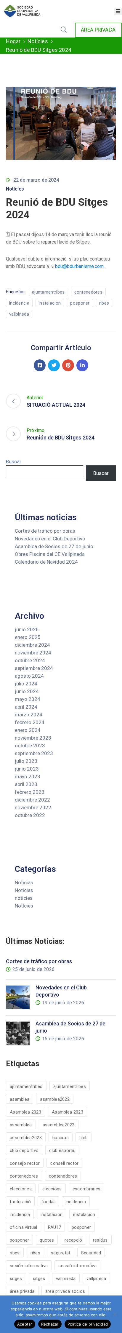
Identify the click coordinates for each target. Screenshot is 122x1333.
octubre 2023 (30, 746)
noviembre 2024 (33, 653)
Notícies (38, 41)
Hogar (13, 41)
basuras (60, 1137)
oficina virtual (23, 1227)
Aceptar (24, 1324)
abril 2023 (26, 784)
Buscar (13, 461)
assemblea (21, 1125)
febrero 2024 (29, 722)
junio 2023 (27, 769)
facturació (20, 1201)
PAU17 (54, 1227)
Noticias (24, 882)
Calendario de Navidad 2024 (46, 562)
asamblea (19, 1099)
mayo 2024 (27, 699)
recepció (73, 1240)
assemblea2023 (26, 1137)
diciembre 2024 (32, 645)
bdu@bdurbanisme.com (79, 266)
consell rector (64, 1163)
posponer (79, 303)
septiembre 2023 (34, 753)
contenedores (88, 292)
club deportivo (24, 1150)
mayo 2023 (27, 776)
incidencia (19, 303)
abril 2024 (26, 707)
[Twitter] (54, 365)
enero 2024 (28, 730)
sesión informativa (29, 1265)
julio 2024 (26, 684)
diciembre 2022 (32, 800)
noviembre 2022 (33, 807)
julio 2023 (26, 761)
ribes (104, 303)
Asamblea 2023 (25, 1112)
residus (100, 1240)
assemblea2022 (59, 1125)
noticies (24, 898)
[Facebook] (40, 365)
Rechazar (50, 1324)
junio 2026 (27, 629)
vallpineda (19, 314)
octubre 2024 (30, 660)
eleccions (52, 1189)
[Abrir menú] (118, 11)
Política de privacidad (88, 1324)
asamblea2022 (55, 1099)
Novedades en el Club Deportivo (50, 539)
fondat (48, 1201)
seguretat (60, 1253)
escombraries (87, 1189)
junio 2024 (27, 691)
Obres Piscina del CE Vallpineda (50, 554)
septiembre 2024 (34, 668)
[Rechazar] (115, 1314)
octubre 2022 (30, 815)
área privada (22, 1291)
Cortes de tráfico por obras (45, 531)
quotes (47, 1240)
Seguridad (91, 1253)
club (83, 1137)
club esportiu (62, 1150)
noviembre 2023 (33, 738)
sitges (16, 1278)
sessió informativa (77, 1265)
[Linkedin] (82, 365)
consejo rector (25, 1163)
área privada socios (65, 1291)
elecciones (21, 1189)
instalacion (50, 303)
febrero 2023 (29, 792)
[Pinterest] (68, 365)
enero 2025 (28, 637)
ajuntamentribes (48, 292)
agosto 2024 (29, 676)
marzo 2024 (28, 715)
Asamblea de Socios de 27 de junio (54, 546)
